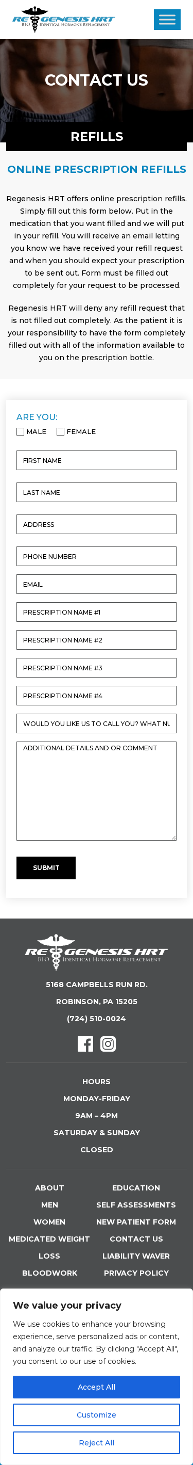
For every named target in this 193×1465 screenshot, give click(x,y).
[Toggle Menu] (167, 19)
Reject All (96, 1442)
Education (136, 1188)
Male (33, 431)
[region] (96, 1377)
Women (49, 1222)
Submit (46, 868)
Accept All (96, 1387)
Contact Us (136, 1239)
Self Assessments (136, 1205)
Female (77, 431)
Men (49, 1205)
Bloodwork (49, 1273)
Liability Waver (136, 1256)
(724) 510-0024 (96, 1018)
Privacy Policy (136, 1273)
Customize (96, 1415)
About (49, 1188)
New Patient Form (136, 1222)
